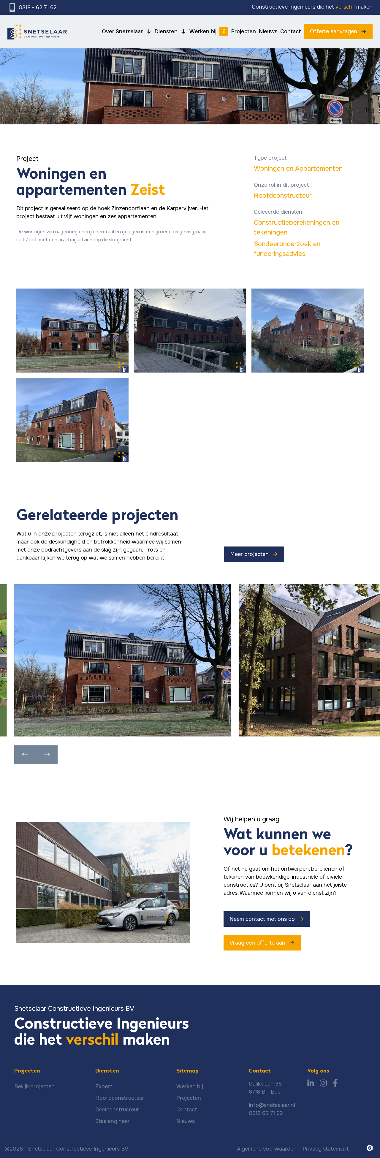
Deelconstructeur (117, 1109)
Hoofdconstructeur (283, 195)
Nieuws (185, 1121)
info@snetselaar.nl (272, 1105)
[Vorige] (25, 754)
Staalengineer (112, 1121)
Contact (186, 1109)
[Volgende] (47, 754)
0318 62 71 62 (266, 1113)
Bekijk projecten (34, 1086)
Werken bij (189, 1086)
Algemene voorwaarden (267, 1149)
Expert (104, 1086)
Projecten (188, 1098)
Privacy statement (326, 1149)
